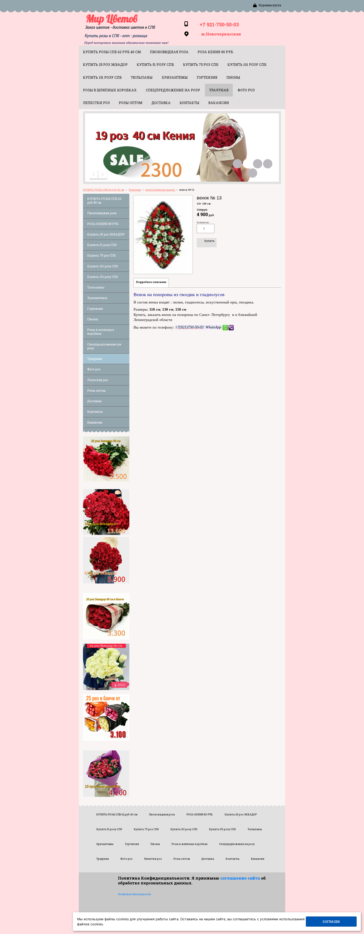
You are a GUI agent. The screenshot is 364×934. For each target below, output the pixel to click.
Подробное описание (151, 282)
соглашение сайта (240, 878)
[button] (94, 175)
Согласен (331, 922)
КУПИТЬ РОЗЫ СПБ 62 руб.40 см (103, 189)
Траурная (134, 189)
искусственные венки (160, 189)
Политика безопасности (134, 894)
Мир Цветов (111, 18)
